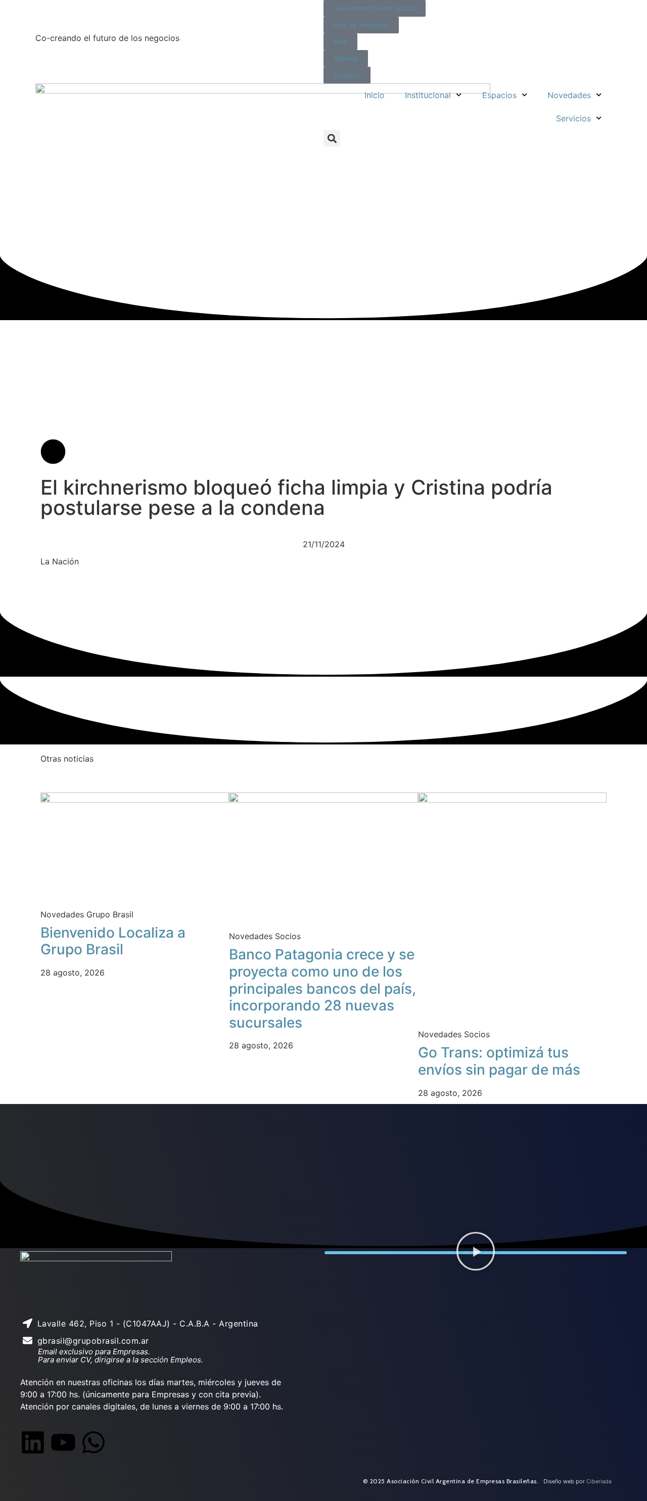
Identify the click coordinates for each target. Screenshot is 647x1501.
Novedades (569, 95)
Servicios (573, 118)
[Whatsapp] (93, 1442)
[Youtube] (63, 1442)
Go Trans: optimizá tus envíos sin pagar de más (499, 1061)
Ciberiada (599, 1481)
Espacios (499, 95)
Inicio (374, 95)
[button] (332, 138)
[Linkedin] (32, 1442)
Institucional (428, 95)
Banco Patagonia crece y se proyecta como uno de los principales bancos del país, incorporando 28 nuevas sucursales (322, 988)
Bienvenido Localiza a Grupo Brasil (113, 941)
